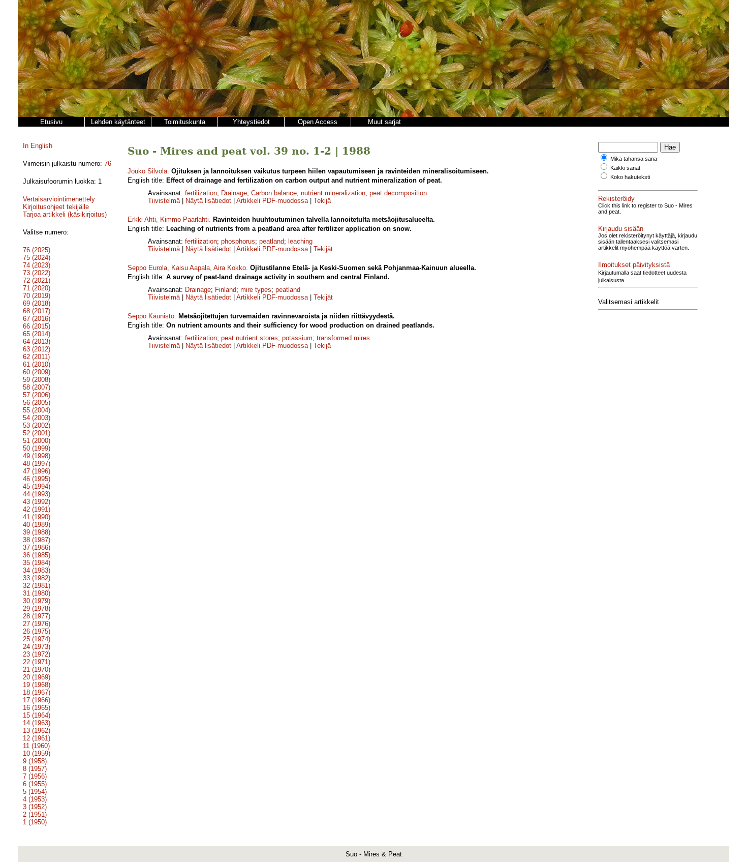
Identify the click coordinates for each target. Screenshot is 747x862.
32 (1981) (36, 585)
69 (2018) (36, 303)
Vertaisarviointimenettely (59, 199)
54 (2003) (36, 418)
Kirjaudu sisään (620, 228)
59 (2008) (36, 379)
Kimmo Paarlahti (184, 219)
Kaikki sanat (625, 168)
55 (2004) (36, 410)
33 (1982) (36, 578)
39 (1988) (36, 532)
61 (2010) (36, 364)
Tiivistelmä (164, 200)
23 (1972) (36, 654)
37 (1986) (36, 547)
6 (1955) (35, 784)
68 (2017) (36, 311)
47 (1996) (36, 471)
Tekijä (322, 200)
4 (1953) (35, 799)
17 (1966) (36, 700)
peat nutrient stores (249, 338)
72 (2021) (36, 280)
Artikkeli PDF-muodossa (272, 200)
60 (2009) (36, 372)
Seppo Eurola (147, 268)
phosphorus (238, 241)
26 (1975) (36, 631)
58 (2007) (36, 387)
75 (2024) (36, 257)
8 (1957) (35, 768)
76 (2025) (36, 250)
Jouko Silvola (147, 171)
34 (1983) (36, 570)
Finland (225, 289)
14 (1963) (36, 723)
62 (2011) (36, 357)
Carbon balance (274, 193)
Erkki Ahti (142, 219)
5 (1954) (35, 791)
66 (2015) (36, 326)
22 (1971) (36, 662)
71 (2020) (36, 288)
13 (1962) (36, 730)
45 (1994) (36, 486)
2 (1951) (35, 814)
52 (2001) (36, 433)
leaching (300, 241)
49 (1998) (36, 456)
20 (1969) (36, 677)
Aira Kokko (229, 268)
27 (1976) (36, 624)
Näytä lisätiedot (209, 200)
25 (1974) (36, 639)
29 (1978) (36, 608)
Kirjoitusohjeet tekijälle (56, 207)
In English (37, 146)
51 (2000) (36, 440)
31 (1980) (36, 593)
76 (107, 163)
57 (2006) (36, 395)
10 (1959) (36, 753)
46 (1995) (36, 479)
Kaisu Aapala (190, 268)
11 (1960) (36, 746)
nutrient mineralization (333, 193)
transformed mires (343, 338)
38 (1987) (36, 540)
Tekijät (323, 249)
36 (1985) (36, 555)
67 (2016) (36, 318)
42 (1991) (36, 509)
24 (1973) (36, 646)
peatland (271, 241)
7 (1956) (35, 776)
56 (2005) (36, 402)
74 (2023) (36, 265)
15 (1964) (36, 715)
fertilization (201, 193)
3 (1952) (35, 807)
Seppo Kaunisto (151, 316)
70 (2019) (36, 296)
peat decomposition (398, 193)
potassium (297, 338)
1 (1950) (35, 822)
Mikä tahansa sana (633, 159)
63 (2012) (36, 349)
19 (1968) (36, 685)
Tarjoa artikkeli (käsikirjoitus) (65, 214)
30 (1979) (36, 601)
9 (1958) (35, 761)
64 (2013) (36, 341)
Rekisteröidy (616, 198)
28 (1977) (36, 616)
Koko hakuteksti (630, 177)
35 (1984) (36, 563)
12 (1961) (36, 738)
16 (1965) (36, 707)
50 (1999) (36, 448)
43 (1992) (36, 502)
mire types (255, 289)
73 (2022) (36, 273)
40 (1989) (36, 524)
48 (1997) (36, 463)
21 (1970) (36, 669)
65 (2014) (36, 334)
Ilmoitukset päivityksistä (634, 265)
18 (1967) (36, 692)
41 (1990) (36, 517)
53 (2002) (36, 425)
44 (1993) (36, 494)
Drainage (234, 193)
